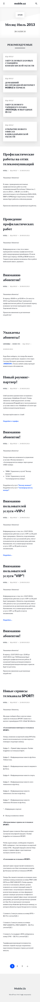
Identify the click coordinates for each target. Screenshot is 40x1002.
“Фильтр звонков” (24, 485)
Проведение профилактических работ (18, 224)
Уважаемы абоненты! (11, 334)
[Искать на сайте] (36, 3)
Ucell (5, 170)
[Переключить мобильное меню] (4, 3)
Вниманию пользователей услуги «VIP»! (14, 506)
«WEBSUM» (7, 364)
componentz (27, 994)
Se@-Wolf (9, 57)
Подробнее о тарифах (11, 421)
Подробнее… (7, 555)
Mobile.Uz (20, 3)
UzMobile (6, 344)
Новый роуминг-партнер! (16, 379)
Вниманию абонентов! (12, 277)
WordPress (12, 994)
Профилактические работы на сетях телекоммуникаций (18, 159)
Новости (16, 344)
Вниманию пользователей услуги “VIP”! (14, 571)
